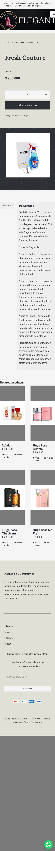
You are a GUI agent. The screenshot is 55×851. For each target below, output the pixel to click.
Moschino (19, 115)
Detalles (19, 455)
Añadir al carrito (27, 105)
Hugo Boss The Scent (9, 531)
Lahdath (7, 445)
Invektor (39, 722)
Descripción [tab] (8, 205)
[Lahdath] (12, 413)
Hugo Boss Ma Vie (42, 531)
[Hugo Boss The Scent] (12, 497)
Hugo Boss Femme (40, 447)
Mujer (26, 115)
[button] (48, 844)
